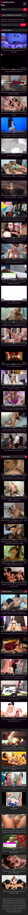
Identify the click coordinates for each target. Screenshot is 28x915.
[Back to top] (23, 910)
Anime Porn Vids (7, 3)
